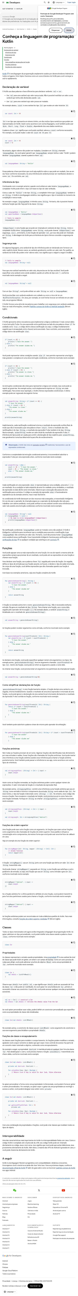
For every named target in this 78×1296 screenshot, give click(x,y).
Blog (3, 1217)
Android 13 (5, 1242)
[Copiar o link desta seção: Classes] (13, 927)
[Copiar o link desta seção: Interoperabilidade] (26, 1136)
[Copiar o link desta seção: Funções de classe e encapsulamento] (39, 1036)
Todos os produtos (8, 1274)
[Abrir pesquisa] (45, 2)
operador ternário (39, 445)
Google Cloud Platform (10, 1271)
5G (29, 1217)
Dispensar (56, 30)
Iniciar (69, 30)
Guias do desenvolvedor (35, 1234)
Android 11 (5, 1248)
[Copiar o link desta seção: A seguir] (14, 1159)
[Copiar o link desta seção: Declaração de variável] (31, 87)
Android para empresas (10, 1204)
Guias (35, 29)
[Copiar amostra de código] (74, 111)
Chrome (5, 1264)
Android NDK (32, 1244)
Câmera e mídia (33, 1210)
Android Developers (8, 29)
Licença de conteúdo (63, 1178)
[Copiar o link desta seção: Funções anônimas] (22, 749)
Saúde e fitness (32, 1207)
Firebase (5, 1267)
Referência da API (33, 1237)
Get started (7, 9)
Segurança (6, 1207)
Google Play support (59, 1235)
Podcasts (5, 1220)
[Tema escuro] (72, 111)
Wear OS (56, 1204)
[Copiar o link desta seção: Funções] (14, 548)
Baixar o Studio (32, 1240)
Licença (14, 1281)
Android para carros (59, 1210)
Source (4, 1210)
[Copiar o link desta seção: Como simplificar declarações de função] (42, 685)
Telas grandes (57, 1201)
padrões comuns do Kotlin (65, 1168)
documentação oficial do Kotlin (13, 1168)
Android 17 (5, 1229)
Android (5, 1201)
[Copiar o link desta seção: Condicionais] (19, 318)
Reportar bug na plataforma (62, 1229)
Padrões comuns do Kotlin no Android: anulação (47, 307)
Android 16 (6, 1232)
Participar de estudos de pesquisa (63, 1238)
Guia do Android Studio (35, 1231)
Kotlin (19, 9)
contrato (53, 540)
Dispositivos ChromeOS (60, 1207)
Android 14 (6, 1238)
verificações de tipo (9, 540)
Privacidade (31, 1214)
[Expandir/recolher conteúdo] (14, 48)
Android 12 (5, 1245)
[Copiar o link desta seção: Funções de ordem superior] (30, 825)
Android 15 (5, 1235)
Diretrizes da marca (25, 1281)
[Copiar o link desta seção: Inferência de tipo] (21, 182)
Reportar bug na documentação (63, 1232)
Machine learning (33, 1204)
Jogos (29, 1201)
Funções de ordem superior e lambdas (33, 919)
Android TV (56, 1214)
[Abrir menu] (3, 2)
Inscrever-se (35, 1286)
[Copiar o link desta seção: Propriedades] (17, 953)
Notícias (5, 1214)
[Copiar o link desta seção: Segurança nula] (18, 243)
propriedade (51, 957)
